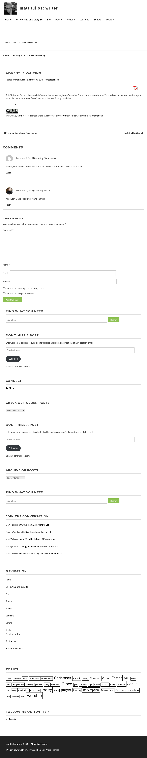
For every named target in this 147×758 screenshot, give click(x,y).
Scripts (97, 19)
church (77, 678)
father (133, 679)
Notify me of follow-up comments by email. (24, 288)
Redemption (91, 690)
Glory (47, 684)
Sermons (84, 19)
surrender (15, 697)
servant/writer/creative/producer (22, 43)
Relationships (107, 690)
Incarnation (121, 685)
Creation (95, 678)
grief (76, 685)
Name (6, 265)
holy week (83, 685)
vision (23, 697)
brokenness (46, 678)
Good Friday (55, 685)
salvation (133, 690)
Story (8, 697)
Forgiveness (18, 684)
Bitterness (34, 678)
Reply (8, 173)
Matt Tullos (20, 80)
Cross (105, 678)
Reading (77, 690)
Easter (117, 678)
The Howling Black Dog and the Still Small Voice (40, 554)
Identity (112, 685)
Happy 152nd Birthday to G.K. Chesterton (37, 539)
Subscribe (13, 359)
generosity (38, 685)
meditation (23, 690)
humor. (105, 684)
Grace (67, 684)
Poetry (58, 19)
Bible (25, 678)
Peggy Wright (12, 532)
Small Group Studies (15, 648)
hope (90, 685)
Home (8, 19)
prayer (66, 690)
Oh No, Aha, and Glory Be (29, 19)
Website (6, 281)
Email (6, 273)
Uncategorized (52, 80)
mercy (32, 690)
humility (97, 685)
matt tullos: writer (39, 8)
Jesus (132, 684)
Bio (49, 19)
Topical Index (12, 641)
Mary (13, 690)
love (8, 690)
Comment (8, 230)
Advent (9, 679)
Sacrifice (120, 690)
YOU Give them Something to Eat (34, 525)
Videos (71, 19)
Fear (9, 684)
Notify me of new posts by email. (20, 293)
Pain (38, 690)
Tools (109, 19)
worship (34, 695)
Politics (56, 690)
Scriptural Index (13, 634)
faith (126, 678)
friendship (29, 685)
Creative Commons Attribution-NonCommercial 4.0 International (74, 116)
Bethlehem (17, 679)
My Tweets (11, 719)
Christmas (62, 678)
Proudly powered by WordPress (20, 750)
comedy (85, 679)
